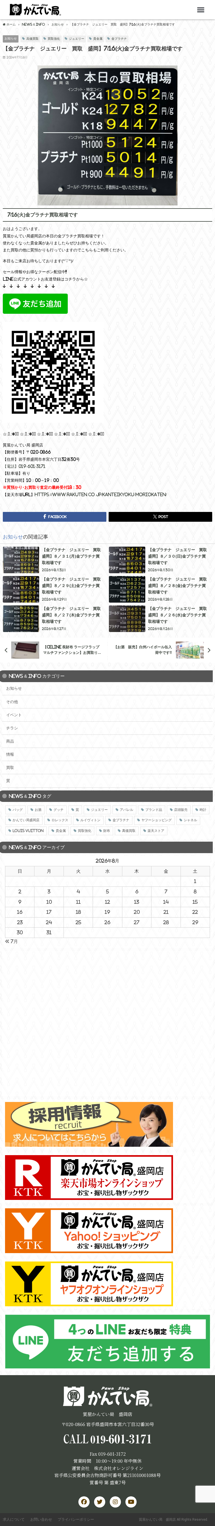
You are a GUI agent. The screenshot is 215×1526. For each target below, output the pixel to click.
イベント (14, 715)
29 (195, 922)
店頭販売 (181, 809)
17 (49, 912)
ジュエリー (76, 38)
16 (19, 912)
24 (49, 922)
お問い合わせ (41, 1519)
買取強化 (54, 38)
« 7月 (11, 941)
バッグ (18, 809)
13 (136, 902)
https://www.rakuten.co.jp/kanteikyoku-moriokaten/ (101, 495)
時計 (203, 809)
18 (78, 912)
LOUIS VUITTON (28, 830)
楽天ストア (156, 830)
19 (107, 912)
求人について (14, 1519)
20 (137, 912)
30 (20, 932)
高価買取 (32, 38)
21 (166, 912)
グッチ (58, 809)
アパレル (126, 809)
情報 (10, 754)
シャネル (190, 820)
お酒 (38, 809)
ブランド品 (153, 809)
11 (78, 902)
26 (107, 922)
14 (166, 902)
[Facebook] (84, 1502)
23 (20, 922)
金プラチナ (119, 38)
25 (78, 922)
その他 (12, 702)
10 (49, 902)
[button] (201, 9)
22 (195, 912)
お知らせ (10, 38)
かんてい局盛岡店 (26, 820)
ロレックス (60, 820)
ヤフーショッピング (156, 820)
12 (107, 902)
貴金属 (97, 38)
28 (166, 922)
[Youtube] (131, 1502)
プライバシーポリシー (76, 1519)
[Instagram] (115, 1502)
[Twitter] (99, 1502)
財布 (106, 830)
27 (136, 922)
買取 (10, 767)
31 (49, 932)
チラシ (12, 728)
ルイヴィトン (90, 820)
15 (195, 902)
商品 (10, 741)
